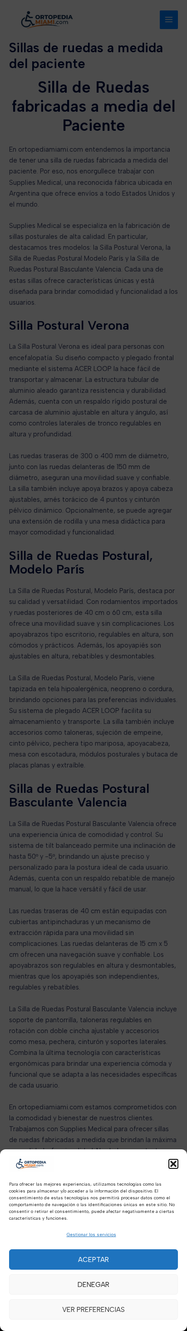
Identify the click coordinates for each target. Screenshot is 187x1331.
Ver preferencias (93, 1310)
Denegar (93, 1285)
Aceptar (93, 1260)
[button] (173, 1163)
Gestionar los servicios (91, 1234)
